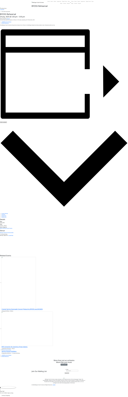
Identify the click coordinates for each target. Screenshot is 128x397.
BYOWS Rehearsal (5, 23)
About (52, 1)
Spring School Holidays (9, 351)
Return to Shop (10, 393)
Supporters (59, 1)
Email (67, 369)
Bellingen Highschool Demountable (6, 232)
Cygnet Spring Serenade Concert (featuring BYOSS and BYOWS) (22, 309)
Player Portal (64, 1)
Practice (10, 228)
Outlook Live (4, 217)
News (61, 3)
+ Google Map (10, 235)
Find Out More (64, 364)
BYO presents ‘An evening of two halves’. (15, 347)
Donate (68, 3)
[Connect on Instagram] (44, 376)
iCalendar (3, 214)
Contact (64, 3)
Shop (69, 1)
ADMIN (54, 384)
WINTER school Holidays (6, 21)
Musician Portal (6, 228)
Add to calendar (3, 122)
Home (48, 1)
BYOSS (1, 228)
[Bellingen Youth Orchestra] (38, 2)
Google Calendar (5, 213)
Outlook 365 (4, 215)
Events (55, 1)
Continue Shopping (6, 395)
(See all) (8, 18)
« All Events (2, 9)
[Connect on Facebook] (43, 376)
